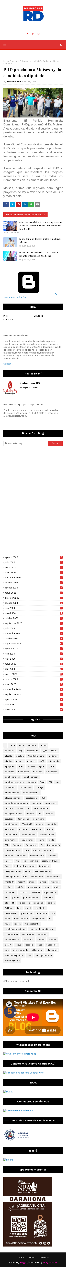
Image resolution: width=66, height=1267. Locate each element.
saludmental (28, 934)
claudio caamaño (13, 798)
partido (15, 897)
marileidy (9, 882)
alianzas (31, 761)
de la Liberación (41, 808)
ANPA (41, 761)
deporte (49, 813)
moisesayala (34, 887)
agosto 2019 (33, 699)
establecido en (28, 834)
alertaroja (53, 756)
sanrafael (42, 934)
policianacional (36, 903)
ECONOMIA (27, 824)
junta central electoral (24, 866)
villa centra (37, 950)
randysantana (38, 918)
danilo (20, 808)
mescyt (21, 882)
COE (43, 798)
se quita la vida (12, 939)
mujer (57, 887)
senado (41, 939)
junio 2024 (33, 613)
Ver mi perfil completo (28, 387)
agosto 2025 (33, 587)
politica (51, 903)
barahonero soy (12, 777)
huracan (48, 850)
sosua (18, 945)
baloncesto (23, 771)
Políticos (9, 908)
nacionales (10, 892)
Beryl (42, 782)
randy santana (21, 918)
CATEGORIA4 (26, 787)
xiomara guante (12, 960)
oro (6, 897)
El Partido (23, 829)
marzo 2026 (33, 567)
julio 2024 (33, 608)
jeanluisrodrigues (50, 861)
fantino (41, 840)
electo (50, 829)
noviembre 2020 (33, 633)
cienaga (39, 787)
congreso (36, 803)
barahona (37, 771)
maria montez (53, 876)
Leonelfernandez (43, 871)
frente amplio (53, 845)
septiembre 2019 (33, 694)
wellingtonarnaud (44, 955)
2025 (21, 745)
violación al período (14, 955)
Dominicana (23, 819)
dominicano (38, 819)
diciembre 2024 (33, 598)
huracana (21, 855)
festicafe (17, 845)
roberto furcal (11, 934)
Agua (44, 750)
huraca (36, 850)
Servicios (38, 316)
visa (29, 955)
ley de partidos (12, 876)
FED (7, 845)
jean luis (34, 861)
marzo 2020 (33, 674)
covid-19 (9, 808)
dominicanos (11, 824)
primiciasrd (41, 913)
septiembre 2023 (33, 623)
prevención (26, 913)
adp (20, 750)
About (32, 1257)
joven (7, 866)
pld (6, 903)
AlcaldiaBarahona (36, 756)
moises (8, 887)
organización (50, 892)
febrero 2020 (33, 679)
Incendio (52, 855)
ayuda (51, 766)
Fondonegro (31, 845)
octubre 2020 (33, 638)
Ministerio (55, 882)
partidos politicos (31, 897)
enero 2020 (33, 684)
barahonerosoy (31, 777)
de (28, 808)
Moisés (19, 887)
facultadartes (27, 840)
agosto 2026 (33, 557)
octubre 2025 (33, 582)
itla (17, 861)
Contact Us (44, 1257)
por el (28, 908)
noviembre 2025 (33, 577)
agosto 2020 (33, 648)
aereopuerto (32, 750)
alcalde (8, 756)
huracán (9, 855)
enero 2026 (33, 572)
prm (53, 913)
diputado (9, 819)
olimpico (24, 892)
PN (13, 903)
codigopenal (31, 798)
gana (27, 850)
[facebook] (27, 34)
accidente (10, 750)
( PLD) (12, 745)
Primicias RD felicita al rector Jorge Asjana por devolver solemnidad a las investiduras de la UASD (40, 225)
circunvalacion (12, 792)
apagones (9, 766)
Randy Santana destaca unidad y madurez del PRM (40, 240)
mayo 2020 (33, 664)
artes (21, 766)
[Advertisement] (33, 474)
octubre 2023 (33, 618)
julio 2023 (33, 628)
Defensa (30, 813)
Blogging (24, 1262)
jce (24, 861)
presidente (40, 908)
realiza (17, 924)
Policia (22, 903)
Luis (25, 876)
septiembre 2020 (34, 643)
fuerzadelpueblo (12, 850)
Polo (19, 908)
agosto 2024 (33, 603)
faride (51, 840)
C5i (50, 782)
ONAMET (36, 892)
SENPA (8, 945)
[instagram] (38, 34)
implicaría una (37, 855)
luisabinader (37, 876)
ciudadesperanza (31, 792)
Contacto (8, 319)
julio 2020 (33, 653)
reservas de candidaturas (42, 929)
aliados (8, 761)
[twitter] (33, 34)
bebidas (32, 782)
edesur (39, 824)
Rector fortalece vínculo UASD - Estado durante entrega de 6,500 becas (39, 254)
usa (7, 950)
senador (53, 939)
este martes (11, 840)
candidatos (10, 787)
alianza (19, 761)
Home (21, 1257)
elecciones (37, 829)
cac (58, 782)
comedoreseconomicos (16, 803)
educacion (10, 829)
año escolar (54, 761)
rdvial (7, 924)
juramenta (44, 866)
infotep (8, 861)
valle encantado (20, 950)
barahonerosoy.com (14, 782)
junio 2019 (33, 709)
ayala (41, 766)
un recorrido (52, 945)
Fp (42, 845)
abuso (44, 745)
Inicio (6, 316)
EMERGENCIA (11, 834)
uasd (39, 945)
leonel (28, 871)
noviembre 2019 (33, 689)
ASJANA (31, 766)
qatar (7, 918)
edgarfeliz (51, 824)
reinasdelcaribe (32, 924)
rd (50, 918)
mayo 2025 (33, 593)
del (40, 813)
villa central (52, 950)
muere (47, 887)
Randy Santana (50, 1262)
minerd (43, 882)
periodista (48, 897)
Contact (8, 363)
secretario (28, 939)
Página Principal (10, 61)
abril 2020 (34, 669)
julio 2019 (33, 704)
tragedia (29, 945)
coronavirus (50, 803)
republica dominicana (15, 929)
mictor (32, 882)
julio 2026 (33, 562)
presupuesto (11, 913)
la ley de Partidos (13, 871)
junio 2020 (33, 659)
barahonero (51, 771)
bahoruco (9, 771)
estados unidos (47, 834)
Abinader (32, 745)
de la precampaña (13, 813)
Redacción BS (14, 81)
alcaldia (20, 756)
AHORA (54, 750)
